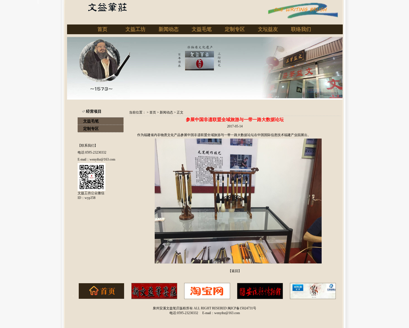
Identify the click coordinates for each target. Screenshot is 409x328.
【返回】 (235, 271)
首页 (102, 29)
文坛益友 (268, 29)
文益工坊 (135, 29)
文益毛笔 (202, 29)
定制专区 (235, 29)
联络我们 (301, 29)
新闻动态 (169, 29)
